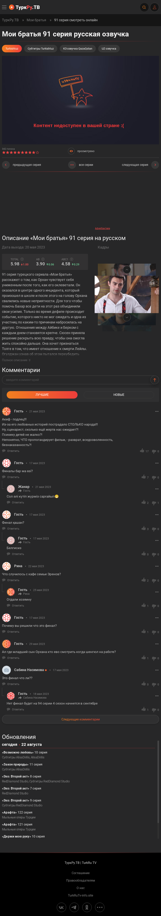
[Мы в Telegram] (74, 907)
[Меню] (4, 7)
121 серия (18, 827)
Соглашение (81, 873)
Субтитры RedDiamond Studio (49, 781)
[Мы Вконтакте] (61, 907)
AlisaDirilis (37, 757)
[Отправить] (154, 380)
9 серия (22, 803)
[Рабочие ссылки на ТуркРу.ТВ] (99, 907)
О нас (81, 888)
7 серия (21, 791)
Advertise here (102, 228)
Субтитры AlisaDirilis (16, 757)
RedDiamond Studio (15, 781)
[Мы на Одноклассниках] (87, 907)
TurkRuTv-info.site (80, 895)
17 (147, 451)
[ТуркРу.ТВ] (24, 7)
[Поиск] (144, 7)
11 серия (22, 767)
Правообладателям (80, 880)
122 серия (18, 815)
